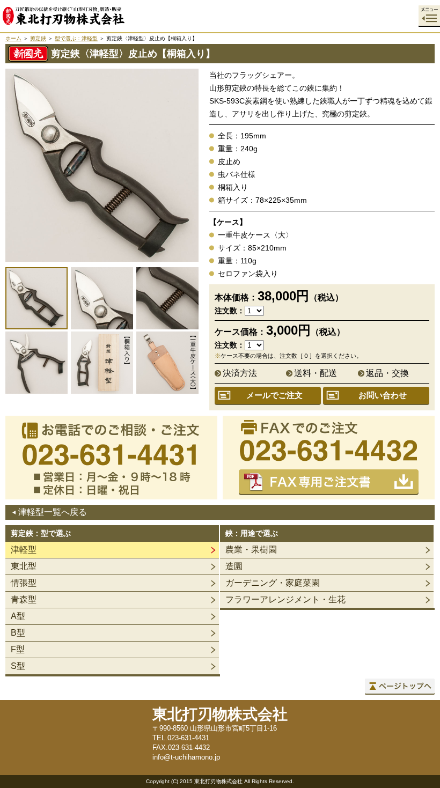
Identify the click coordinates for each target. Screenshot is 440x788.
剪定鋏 (38, 38)
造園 (234, 566)
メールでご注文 (274, 395)
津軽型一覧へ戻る (52, 512)
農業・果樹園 (251, 549)
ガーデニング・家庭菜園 (272, 582)
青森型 (23, 599)
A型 (18, 616)
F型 (18, 649)
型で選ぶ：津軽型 (76, 38)
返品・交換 (387, 373)
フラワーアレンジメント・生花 (285, 599)
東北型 (23, 566)
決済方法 (240, 373)
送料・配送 (315, 373)
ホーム (13, 38)
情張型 (23, 582)
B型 (18, 632)
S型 (18, 666)
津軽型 (23, 549)
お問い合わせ (382, 395)
